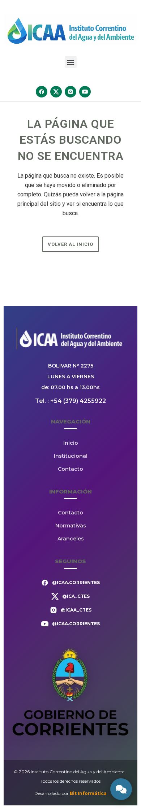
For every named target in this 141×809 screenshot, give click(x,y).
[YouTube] (85, 91)
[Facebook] (41, 91)
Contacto (70, 469)
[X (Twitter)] (56, 91)
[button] (71, 62)
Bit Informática (88, 793)
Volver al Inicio (70, 244)
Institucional (70, 456)
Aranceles (70, 538)
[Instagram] (70, 91)
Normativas (70, 525)
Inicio (70, 443)
